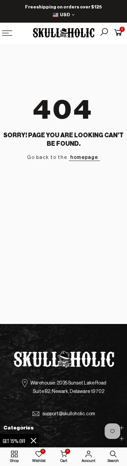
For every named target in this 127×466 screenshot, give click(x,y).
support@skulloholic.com (68, 414)
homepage (84, 157)
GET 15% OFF (14, 440)
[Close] (33, 440)
